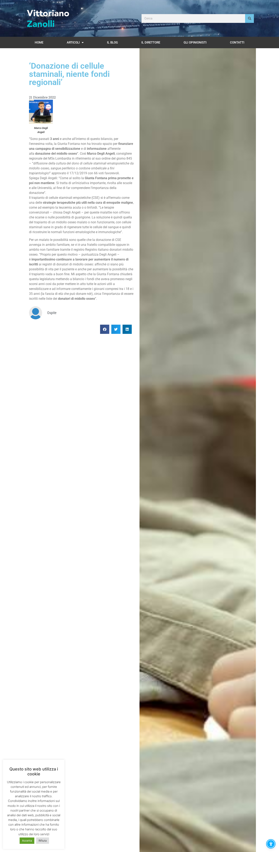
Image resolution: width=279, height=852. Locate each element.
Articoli (73, 42)
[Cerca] (249, 18)
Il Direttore (150, 42)
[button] (104, 329)
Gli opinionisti (195, 42)
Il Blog (112, 42)
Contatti (237, 42)
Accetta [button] (27, 840)
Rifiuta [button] (43, 840)
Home (39, 42)
